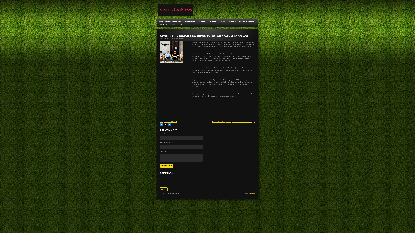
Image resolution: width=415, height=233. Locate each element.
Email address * (165, 142)
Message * (163, 151)
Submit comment (166, 165)
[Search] (181, 24)
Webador (252, 193)
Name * (162, 134)
